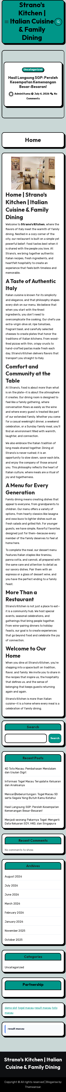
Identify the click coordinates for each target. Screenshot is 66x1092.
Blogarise (52, 1082)
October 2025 (14, 939)
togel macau (26, 1008)
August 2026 (13, 876)
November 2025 (15, 930)
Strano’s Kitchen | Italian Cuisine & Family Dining (32, 21)
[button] (60, 83)
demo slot (11, 1008)
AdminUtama (34, 96)
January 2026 (14, 921)
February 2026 (14, 912)
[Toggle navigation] (6, 22)
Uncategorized (45, 67)
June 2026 (12, 894)
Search (33, 727)
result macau (43, 1008)
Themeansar (33, 1087)
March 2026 (12, 903)
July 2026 (11, 885)
